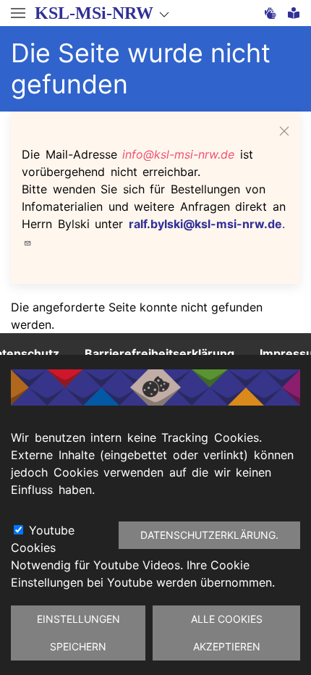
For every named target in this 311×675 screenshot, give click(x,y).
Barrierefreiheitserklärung (159, 353)
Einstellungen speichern (78, 633)
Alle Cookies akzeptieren (227, 633)
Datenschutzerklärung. (209, 535)
